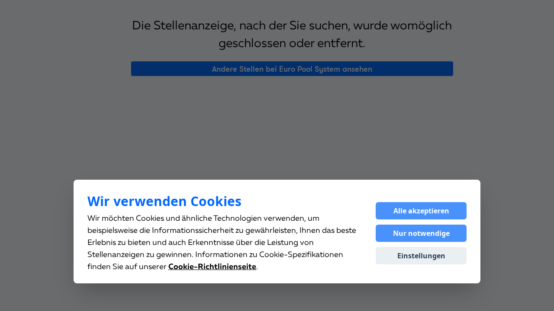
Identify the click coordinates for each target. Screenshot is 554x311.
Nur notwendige (421, 233)
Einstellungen (421, 255)
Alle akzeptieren (421, 211)
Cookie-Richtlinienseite (212, 267)
